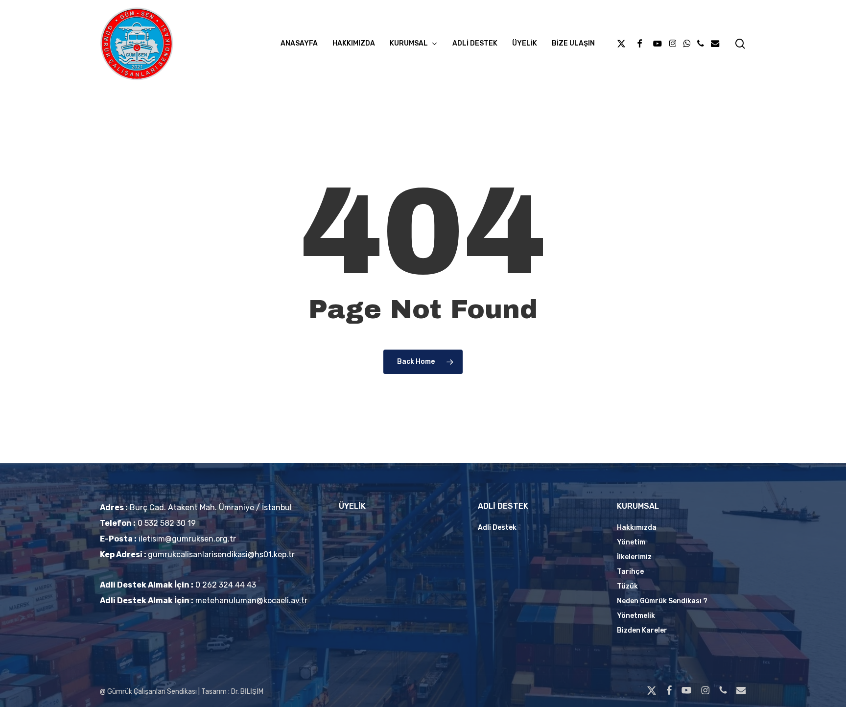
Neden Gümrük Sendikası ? (662, 601)
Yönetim (631, 542)
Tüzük (627, 586)
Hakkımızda (637, 527)
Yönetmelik (636, 616)
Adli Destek (497, 527)
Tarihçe (630, 571)
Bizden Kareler (642, 630)
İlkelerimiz (634, 557)
